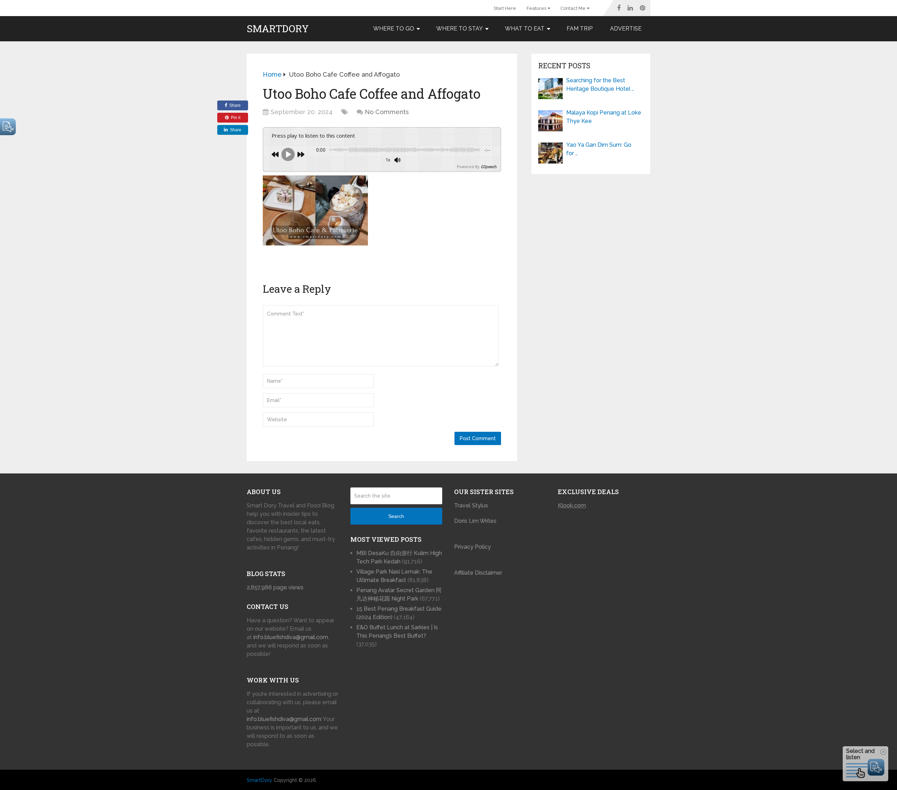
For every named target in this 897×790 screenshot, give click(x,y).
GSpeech (489, 166)
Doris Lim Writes (476, 521)
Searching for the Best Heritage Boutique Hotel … (600, 84)
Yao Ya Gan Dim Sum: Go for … (598, 149)
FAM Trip (580, 28)
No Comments (387, 112)
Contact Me (573, 8)
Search (396, 516)
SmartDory (278, 29)
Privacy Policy (472, 546)
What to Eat (525, 28)
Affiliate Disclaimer (478, 572)
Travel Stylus (471, 505)
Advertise (626, 28)
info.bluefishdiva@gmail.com (290, 637)
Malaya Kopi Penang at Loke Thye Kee (603, 116)
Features (536, 8)
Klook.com (572, 505)
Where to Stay (459, 28)
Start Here (505, 8)
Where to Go (393, 28)
